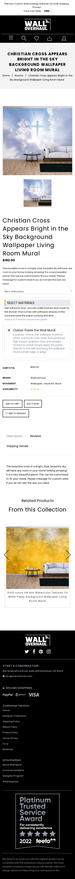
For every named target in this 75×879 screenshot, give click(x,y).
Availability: (10, 389)
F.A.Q (5, 743)
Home (6, 75)
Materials (8, 749)
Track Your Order (32, 11)
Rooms (19, 75)
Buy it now (33, 403)
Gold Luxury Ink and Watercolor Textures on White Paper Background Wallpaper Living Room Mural (37, 597)
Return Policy (10, 727)
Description (14, 436)
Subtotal (9, 368)
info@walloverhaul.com (18, 676)
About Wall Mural (12, 764)
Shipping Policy (11, 721)
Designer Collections (14, 716)
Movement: (10, 383)
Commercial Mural (13, 770)
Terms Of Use (10, 738)
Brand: (7, 377)
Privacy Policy (10, 732)
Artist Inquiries (10, 781)
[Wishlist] (36, 39)
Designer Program (13, 775)
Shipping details (17, 446)
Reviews (35, 436)
